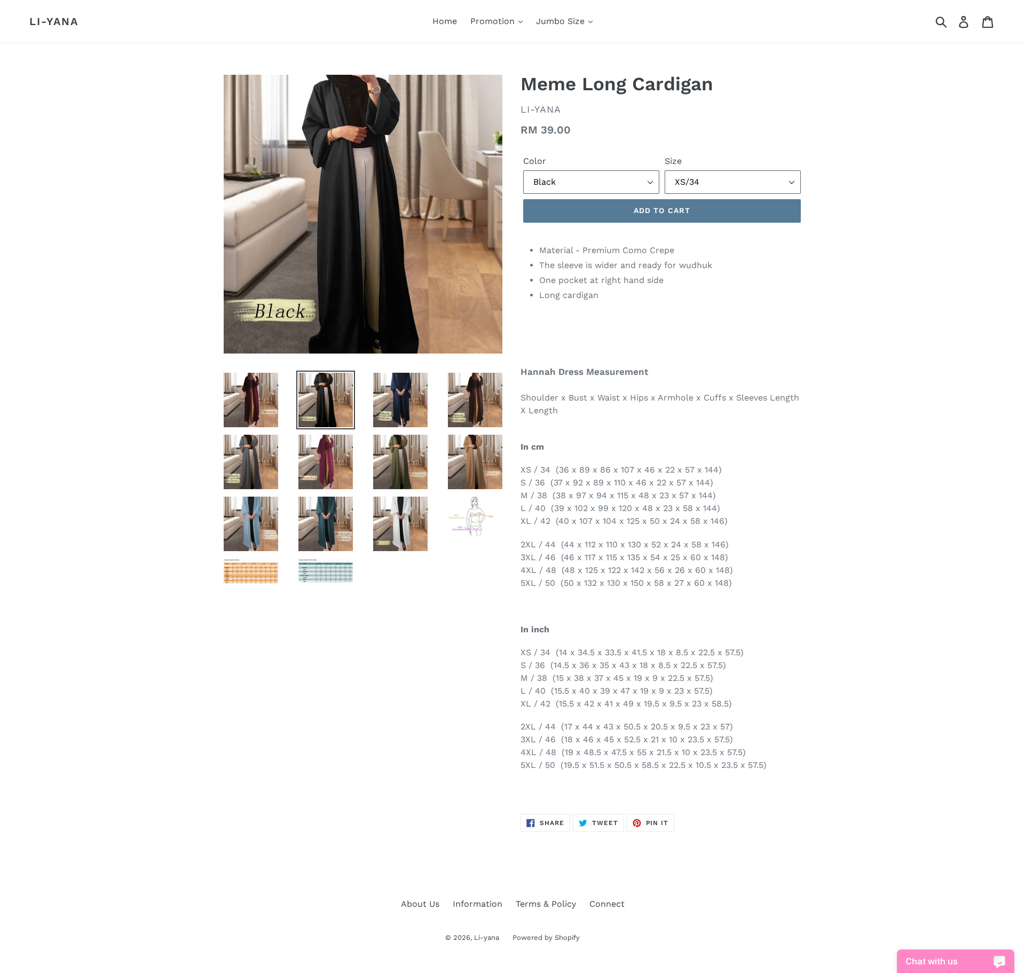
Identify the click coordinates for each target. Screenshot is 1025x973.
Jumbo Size (561, 21)
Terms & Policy (546, 904)
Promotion (493, 21)
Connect (607, 904)
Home (444, 21)
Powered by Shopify (546, 937)
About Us (420, 904)
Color (534, 161)
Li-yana (53, 21)
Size (673, 161)
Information (477, 904)
